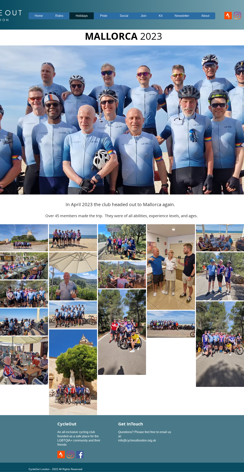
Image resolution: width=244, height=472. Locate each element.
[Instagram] (237, 15)
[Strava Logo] (228, 15)
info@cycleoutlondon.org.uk (137, 440)
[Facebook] (79, 454)
